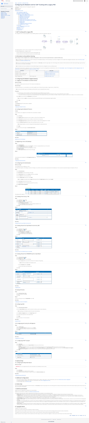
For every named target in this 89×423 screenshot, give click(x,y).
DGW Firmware (6, 3)
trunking (81, 415)
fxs (85, 415)
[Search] (12, 8)
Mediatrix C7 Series (4, 13)
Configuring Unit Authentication (24, 17)
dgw (70, 415)
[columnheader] (22, 70)
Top (85, 31)
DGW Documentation (20, 28)
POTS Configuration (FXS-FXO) (45, 380)
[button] (3, 422)
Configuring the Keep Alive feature (24, 26)
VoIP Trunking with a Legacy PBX (22, 12)
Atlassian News (59, 419)
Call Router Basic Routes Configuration (64, 379)
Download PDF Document (19, 10)
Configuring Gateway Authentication (20, 375)
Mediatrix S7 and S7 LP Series (5, 15)
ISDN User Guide (81, 59)
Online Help (18, 27)
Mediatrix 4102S (3, 12)
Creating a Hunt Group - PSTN (49, 76)
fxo (83, 415)
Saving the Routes (22, 21)
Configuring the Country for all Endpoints (26, 23)
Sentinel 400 (3, 17)
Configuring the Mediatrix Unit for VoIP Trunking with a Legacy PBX (35, 4)
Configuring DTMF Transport (24, 24)
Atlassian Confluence (47, 419)
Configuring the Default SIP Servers (24, 15)
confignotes (73, 415)
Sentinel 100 (3, 16)
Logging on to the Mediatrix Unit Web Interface (52, 71)
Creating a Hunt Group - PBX (23, 18)
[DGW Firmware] (2, 4)
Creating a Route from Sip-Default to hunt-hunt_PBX (27, 19)
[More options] (87, 3)
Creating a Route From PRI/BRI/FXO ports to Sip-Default (27, 20)
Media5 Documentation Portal (25, 60)
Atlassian (51, 421)
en (78, 415)
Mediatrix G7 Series (4, 14)
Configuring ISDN (22, 22)
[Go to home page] (2, 1)
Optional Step (19, 25)
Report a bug (54, 419)
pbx (76, 415)
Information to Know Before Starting (22, 13)
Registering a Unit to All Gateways (24, 16)
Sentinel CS (2, 18)
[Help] (85, 1)
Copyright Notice (19, 29)
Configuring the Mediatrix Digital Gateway (23, 14)
